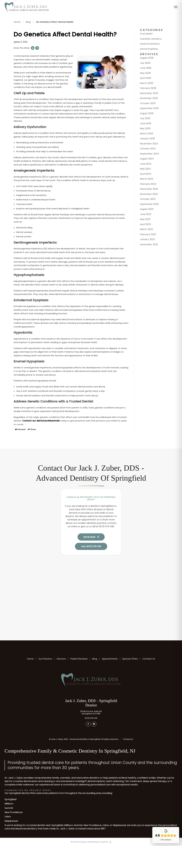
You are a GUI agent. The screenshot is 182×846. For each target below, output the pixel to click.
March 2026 (146, 83)
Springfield (10, 799)
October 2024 (148, 148)
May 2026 (145, 73)
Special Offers (130, 658)
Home (17, 22)
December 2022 (149, 244)
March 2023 (146, 229)
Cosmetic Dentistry (151, 38)
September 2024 (149, 153)
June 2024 (145, 163)
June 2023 (145, 214)
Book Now (89, 537)
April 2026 (145, 78)
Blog (28, 22)
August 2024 (147, 158)
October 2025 (148, 103)
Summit (9, 808)
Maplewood (11, 821)
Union (8, 816)
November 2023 (149, 194)
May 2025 (145, 128)
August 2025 (147, 113)
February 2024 (148, 184)
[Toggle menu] (175, 7)
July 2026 (145, 63)
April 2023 (145, 224)
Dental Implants (149, 49)
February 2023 (148, 234)
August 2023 (146, 209)
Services (61, 658)
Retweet (21, 429)
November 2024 (149, 143)
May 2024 (145, 168)
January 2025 (147, 138)
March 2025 (146, 133)
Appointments (109, 658)
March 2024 (146, 178)
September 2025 (149, 108)
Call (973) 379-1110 (91, 546)
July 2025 (145, 118)
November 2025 (149, 98)
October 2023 (147, 199)
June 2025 (145, 123)
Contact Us (148, 658)
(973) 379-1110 (91, 718)
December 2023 (149, 189)
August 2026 (147, 57)
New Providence (14, 812)
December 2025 (149, 93)
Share (33, 429)
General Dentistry (150, 43)
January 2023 (147, 239)
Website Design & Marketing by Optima (89, 842)
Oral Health (146, 33)
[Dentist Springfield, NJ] (27, 13)
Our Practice (45, 658)
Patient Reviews (79, 658)
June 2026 (145, 68)
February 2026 (148, 88)
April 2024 (145, 174)
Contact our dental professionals (41, 420)
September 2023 (149, 204)
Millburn (9, 803)
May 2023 (145, 219)
